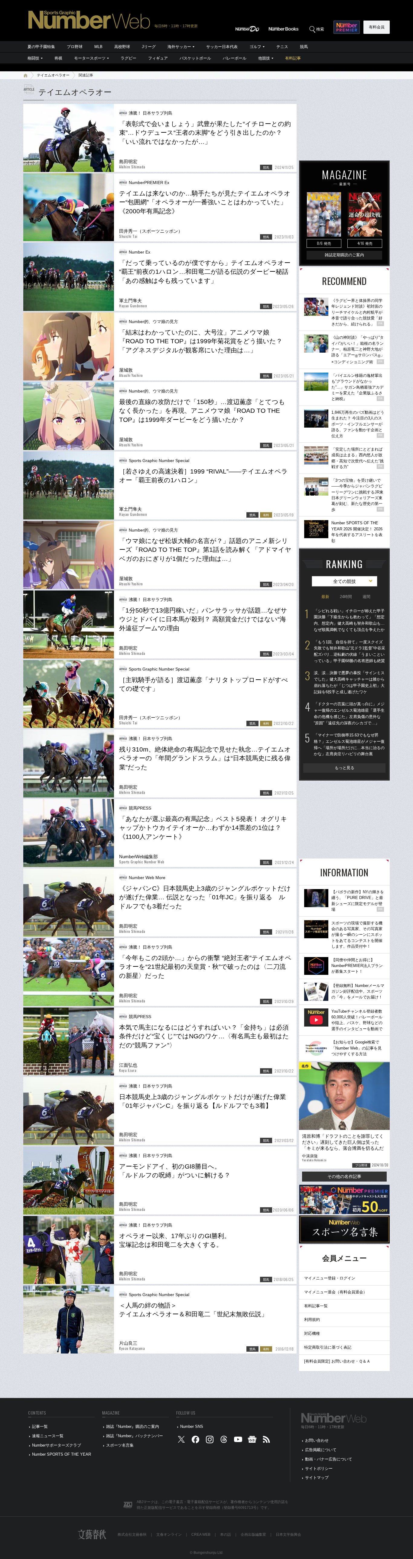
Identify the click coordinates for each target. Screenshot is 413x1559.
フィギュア (158, 58)
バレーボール (234, 58)
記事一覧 (40, 1426)
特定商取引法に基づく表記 (327, 1347)
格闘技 (33, 58)
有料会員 (377, 27)
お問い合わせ (317, 1440)
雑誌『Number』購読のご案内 (132, 1426)
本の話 (225, 1534)
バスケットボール (195, 58)
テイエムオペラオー (53, 75)
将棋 (58, 58)
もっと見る (344, 767)
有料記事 (293, 58)
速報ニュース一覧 (47, 1436)
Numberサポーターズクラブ (56, 1445)
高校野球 (122, 46)
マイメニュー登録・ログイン (329, 1278)
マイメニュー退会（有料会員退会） (335, 1292)
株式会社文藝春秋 (132, 1534)
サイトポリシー (319, 1468)
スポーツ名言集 (120, 1445)
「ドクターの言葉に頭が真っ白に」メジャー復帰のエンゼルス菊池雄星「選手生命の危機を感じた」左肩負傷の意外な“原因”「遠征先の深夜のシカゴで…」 (349, 713)
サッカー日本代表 (222, 46)
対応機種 (312, 1333)
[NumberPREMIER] (346, 27)
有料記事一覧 (316, 1306)
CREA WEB (200, 1534)
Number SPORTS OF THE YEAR (61, 1454)
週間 (366, 596)
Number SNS (191, 1426)
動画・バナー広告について (328, 1459)
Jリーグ (149, 46)
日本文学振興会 (288, 1534)
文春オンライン (169, 1534)
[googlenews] (252, 1440)
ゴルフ (255, 46)
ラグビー (128, 58)
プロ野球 (75, 46)
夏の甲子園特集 (41, 46)
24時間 (346, 596)
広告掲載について (321, 1449)
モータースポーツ (90, 58)
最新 (325, 596)
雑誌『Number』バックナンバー (134, 1436)
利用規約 (312, 1319)
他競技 (264, 58)
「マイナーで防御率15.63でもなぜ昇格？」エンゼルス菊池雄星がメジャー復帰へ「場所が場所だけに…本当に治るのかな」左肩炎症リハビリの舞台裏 (349, 744)
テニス (282, 46)
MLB (98, 46)
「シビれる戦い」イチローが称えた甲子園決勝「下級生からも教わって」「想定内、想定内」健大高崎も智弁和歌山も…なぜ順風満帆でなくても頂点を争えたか (349, 620)
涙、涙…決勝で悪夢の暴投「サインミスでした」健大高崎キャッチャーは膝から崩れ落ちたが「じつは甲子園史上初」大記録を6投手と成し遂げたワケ (349, 682)
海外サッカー (179, 46)
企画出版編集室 (253, 1534)
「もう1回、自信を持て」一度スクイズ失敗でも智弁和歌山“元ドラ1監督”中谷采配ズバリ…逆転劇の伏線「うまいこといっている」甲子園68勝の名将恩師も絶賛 (349, 651)
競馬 (304, 46)
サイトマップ (317, 1477)
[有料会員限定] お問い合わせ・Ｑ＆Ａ (337, 1361)
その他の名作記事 (344, 1176)
